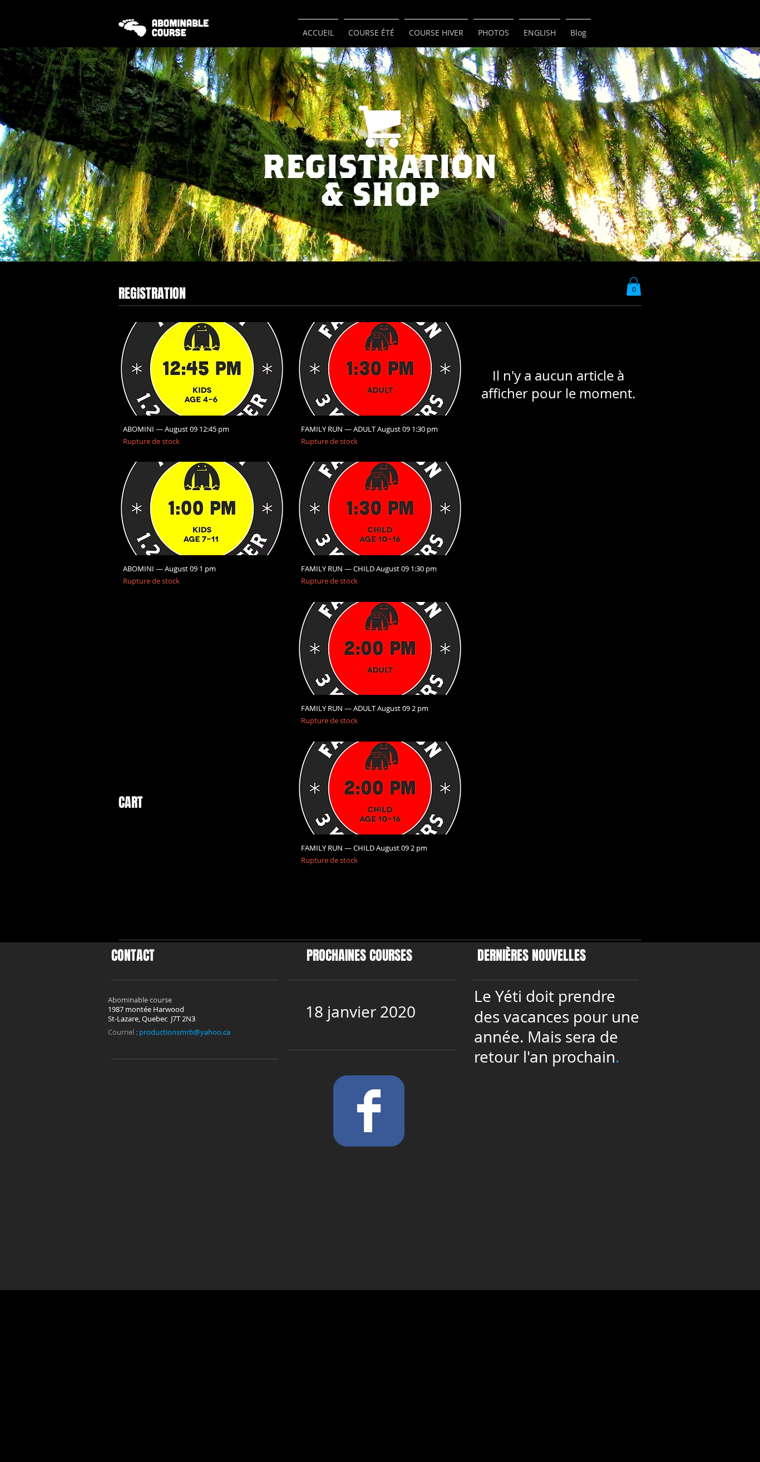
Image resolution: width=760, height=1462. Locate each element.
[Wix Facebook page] (368, 1111)
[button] (633, 286)
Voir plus (380, 905)
